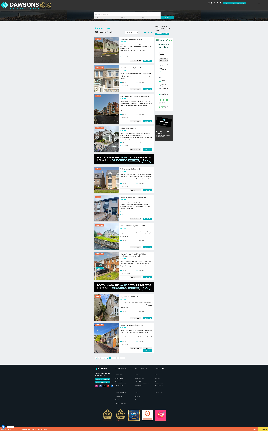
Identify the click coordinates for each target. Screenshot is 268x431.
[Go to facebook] (3, 427)
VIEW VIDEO (147, 348)
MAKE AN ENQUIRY (135, 60)
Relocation (117, 399)
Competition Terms (159, 392)
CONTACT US (240, 3)
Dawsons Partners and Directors (142, 389)
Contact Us (137, 396)
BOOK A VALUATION (229, 3)
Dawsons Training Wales (120, 403)
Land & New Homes (119, 378)
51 (117, 358)
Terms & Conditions (159, 385)
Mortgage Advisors (139, 385)
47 (107, 358)
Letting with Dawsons (139, 381)
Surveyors (137, 374)
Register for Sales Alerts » (162, 33)
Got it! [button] (254, 429)
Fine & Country (118, 396)
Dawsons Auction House (120, 392)
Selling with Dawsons (139, 378)
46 (104, 358)
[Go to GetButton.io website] (3, 429)
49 (112, 358)
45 (102, 358)
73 (121, 358)
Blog (156, 374)
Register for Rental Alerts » (102, 382)
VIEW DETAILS (147, 60)
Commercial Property (119, 385)
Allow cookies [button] (263, 429)
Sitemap (156, 381)
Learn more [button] (44, 429)
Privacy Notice (158, 389)
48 (109, 358)
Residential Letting (119, 381)
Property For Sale (118, 374)
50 (115, 358)
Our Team (137, 392)
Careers (137, 399)
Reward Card (157, 378)
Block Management (119, 389)
